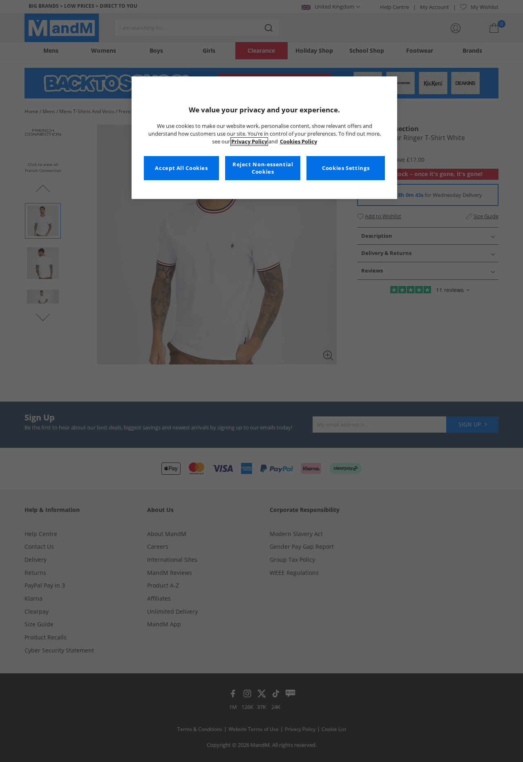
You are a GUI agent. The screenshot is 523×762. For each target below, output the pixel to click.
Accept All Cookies (181, 168)
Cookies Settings (345, 168)
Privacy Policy (249, 141)
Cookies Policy (298, 141)
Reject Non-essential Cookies (262, 168)
